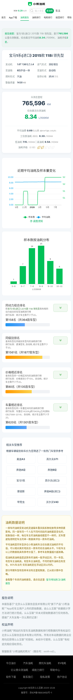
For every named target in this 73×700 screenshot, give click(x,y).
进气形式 (41, 64)
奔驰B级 (52, 469)
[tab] (36, 315)
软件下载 (11, 676)
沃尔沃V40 (52, 501)
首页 (3, 18)
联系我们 (28, 676)
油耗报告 (24, 18)
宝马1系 (20, 480)
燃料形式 (10, 76)
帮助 (69, 18)
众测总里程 (36, 97)
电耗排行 (48, 18)
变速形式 (41, 70)
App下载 (13, 18)
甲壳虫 (21, 501)
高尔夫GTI (52, 459)
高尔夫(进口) (52, 480)
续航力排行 (38, 669)
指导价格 (41, 76)
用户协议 (62, 676)
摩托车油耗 (45, 663)
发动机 (8, 64)
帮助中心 (55, 669)
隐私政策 (45, 676)
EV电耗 (62, 663)
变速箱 (8, 70)
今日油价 (11, 663)
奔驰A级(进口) (52, 491)
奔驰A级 (21, 469)
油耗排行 (36, 18)
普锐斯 (21, 491)
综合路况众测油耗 (36, 110)
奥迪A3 (21, 459)
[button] (60, 308)
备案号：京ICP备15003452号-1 (36, 692)
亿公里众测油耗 (19, 669)
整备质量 (10, 82)
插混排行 (60, 18)
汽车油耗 (28, 663)
